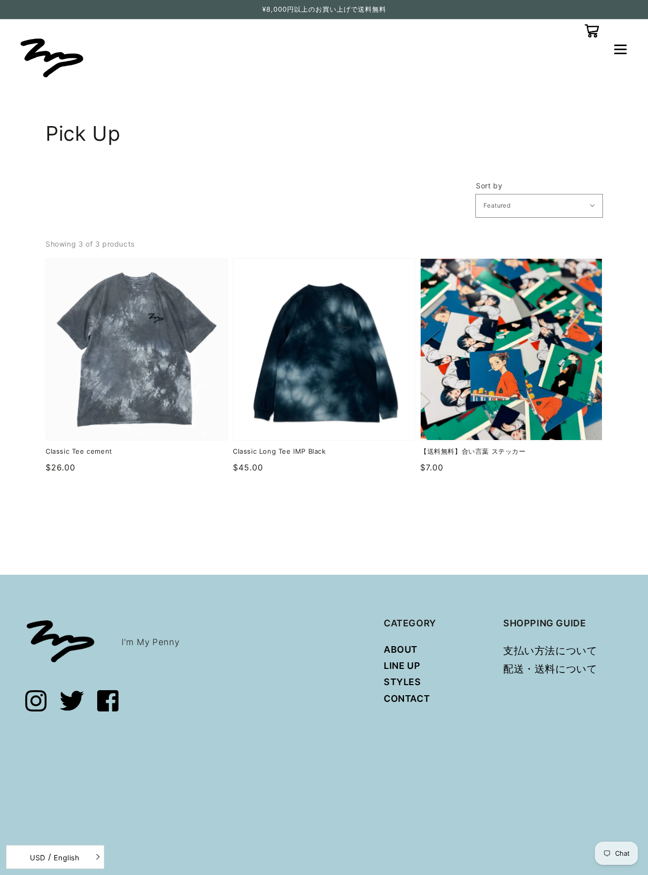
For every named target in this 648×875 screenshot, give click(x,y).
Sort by (489, 185)
